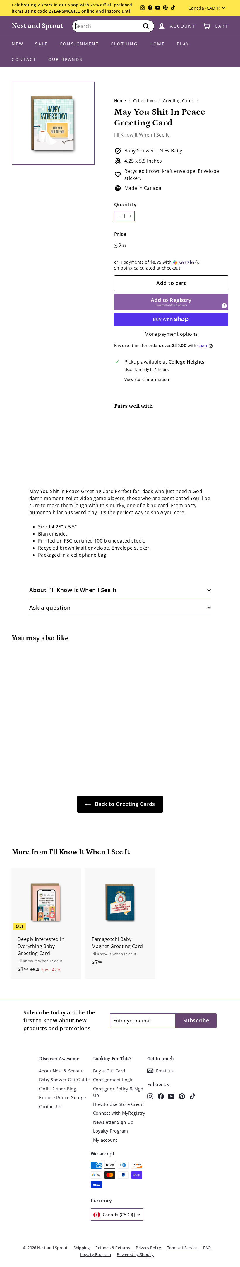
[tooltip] (224, 305)
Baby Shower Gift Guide (64, 1079)
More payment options (171, 334)
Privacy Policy (148, 1247)
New (17, 44)
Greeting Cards (178, 100)
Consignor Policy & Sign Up (118, 1092)
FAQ (207, 1247)
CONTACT (24, 59)
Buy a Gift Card (109, 1071)
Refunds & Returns (112, 1247)
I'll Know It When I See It (141, 135)
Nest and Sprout (37, 26)
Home (157, 44)
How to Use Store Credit (118, 1104)
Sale (41, 44)
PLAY (183, 44)
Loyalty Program (110, 1131)
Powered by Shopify (135, 1254)
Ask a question (50, 607)
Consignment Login (113, 1079)
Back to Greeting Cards (124, 803)
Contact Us (50, 1106)
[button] (171, 262)
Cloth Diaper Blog (57, 1089)
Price (120, 234)
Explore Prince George (62, 1097)
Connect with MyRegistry (119, 1113)
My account (105, 1140)
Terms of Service (182, 1247)
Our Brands (65, 59)
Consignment (79, 44)
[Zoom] (53, 123)
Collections (144, 100)
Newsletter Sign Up (113, 1122)
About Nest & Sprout (61, 1071)
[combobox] (113, 26)
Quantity (125, 204)
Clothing (124, 44)
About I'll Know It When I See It (73, 590)
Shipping (123, 268)
